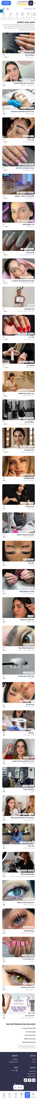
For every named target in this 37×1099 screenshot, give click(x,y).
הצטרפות (15, 1059)
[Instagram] (33, 1080)
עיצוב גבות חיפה (30, 1032)
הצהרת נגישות (31, 1076)
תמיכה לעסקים (13, 1062)
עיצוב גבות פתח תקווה (28, 1042)
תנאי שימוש (32, 1071)
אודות (33, 1059)
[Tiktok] (25, 1080)
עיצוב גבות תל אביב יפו (28, 1028)
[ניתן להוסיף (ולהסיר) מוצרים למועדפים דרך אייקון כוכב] (4, 55)
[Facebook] (29, 1080)
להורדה (6, 3)
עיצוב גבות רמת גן (30, 1035)
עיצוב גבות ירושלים (29, 1039)
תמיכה (33, 1062)
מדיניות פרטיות (31, 1074)
